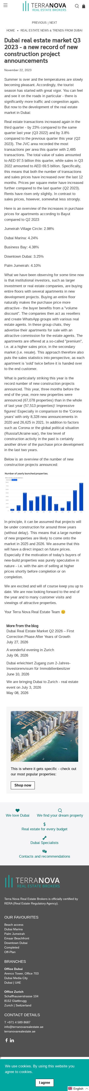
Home (10, 30)
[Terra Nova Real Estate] (44, 6)
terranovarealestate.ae (19, 1031)
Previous (39, 22)
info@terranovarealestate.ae (23, 1027)
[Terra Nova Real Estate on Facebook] (6, 1041)
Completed (11, 947)
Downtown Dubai (15, 943)
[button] (78, 1088)
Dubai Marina (13, 929)
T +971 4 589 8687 (17, 1022)
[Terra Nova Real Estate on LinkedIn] (12, 1041)
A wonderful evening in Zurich (30, 650)
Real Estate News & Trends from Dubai (52, 30)
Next (53, 22)
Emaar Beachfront (16, 938)
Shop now (22, 785)
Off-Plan (10, 952)
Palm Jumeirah (14, 933)
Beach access (13, 924)
